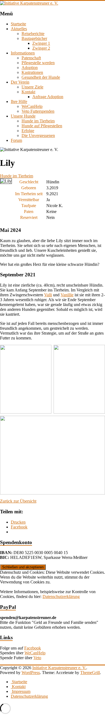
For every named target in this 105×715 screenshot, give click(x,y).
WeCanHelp (32, 106)
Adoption (30, 67)
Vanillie (67, 295)
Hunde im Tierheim (38, 121)
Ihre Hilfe (19, 101)
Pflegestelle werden (38, 62)
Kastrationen (32, 72)
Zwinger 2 (41, 48)
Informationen (23, 53)
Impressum (20, 691)
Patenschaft (31, 58)
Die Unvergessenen (38, 135)
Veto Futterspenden (38, 111)
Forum (16, 140)
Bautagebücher (34, 38)
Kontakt (28, 92)
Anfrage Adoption (47, 96)
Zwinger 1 (41, 43)
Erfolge (28, 130)
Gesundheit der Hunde (41, 77)
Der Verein (20, 82)
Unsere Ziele (32, 87)
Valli (48, 295)
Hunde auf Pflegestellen (42, 125)
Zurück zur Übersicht (18, 501)
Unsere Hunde (23, 116)
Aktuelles (19, 28)
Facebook (32, 648)
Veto (37, 657)
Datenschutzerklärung (61, 596)
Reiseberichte (33, 33)
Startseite (18, 24)
